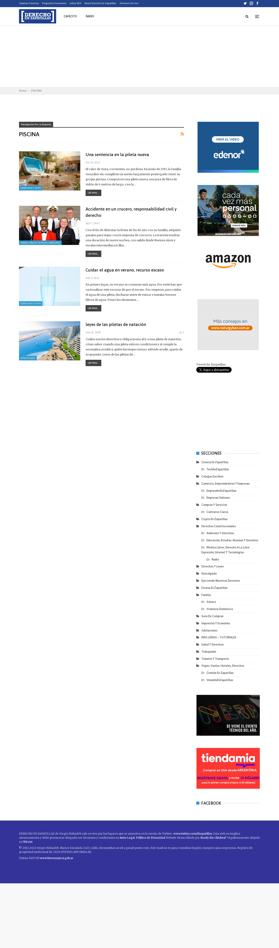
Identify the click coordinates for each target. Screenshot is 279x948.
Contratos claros (217, 512)
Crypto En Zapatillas (214, 519)
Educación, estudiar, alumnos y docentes (232, 540)
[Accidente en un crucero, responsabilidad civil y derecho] (49, 225)
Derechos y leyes (30, 188)
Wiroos (27, 842)
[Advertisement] (139, 56)
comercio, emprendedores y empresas (225, 483)
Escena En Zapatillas (214, 587)
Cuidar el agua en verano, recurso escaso (125, 269)
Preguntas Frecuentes (54, 3)
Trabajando (208, 651)
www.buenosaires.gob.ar (56, 858)
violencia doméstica (219, 609)
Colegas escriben (212, 476)
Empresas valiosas (218, 497)
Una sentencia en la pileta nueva (117, 154)
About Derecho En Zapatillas (100, 3)
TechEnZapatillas (217, 469)
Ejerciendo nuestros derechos (220, 580)
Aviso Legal (127, 837)
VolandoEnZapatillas (219, 680)
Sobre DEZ (75, 3)
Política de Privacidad (151, 837)
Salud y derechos (212, 644)
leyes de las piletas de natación (116, 324)
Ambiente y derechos (220, 533)
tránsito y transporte (215, 658)
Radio (90, 16)
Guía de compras (212, 616)
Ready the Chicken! (213, 837)
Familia (206, 595)
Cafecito (70, 16)
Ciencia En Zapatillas (214, 462)
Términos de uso (128, 3)
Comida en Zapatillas (220, 672)
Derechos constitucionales (218, 526)
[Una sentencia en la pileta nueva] (49, 170)
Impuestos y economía (215, 623)
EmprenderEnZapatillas (221, 490)
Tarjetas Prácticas (29, 3)
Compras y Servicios (214, 504)
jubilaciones (209, 630)
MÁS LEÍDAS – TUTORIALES (218, 637)
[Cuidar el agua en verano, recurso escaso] (49, 286)
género (211, 602)
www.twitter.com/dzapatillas (192, 833)
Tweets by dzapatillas (211, 364)
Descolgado (27, 358)
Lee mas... (93, 192)
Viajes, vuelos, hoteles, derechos (40, 242)
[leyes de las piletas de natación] (49, 340)
